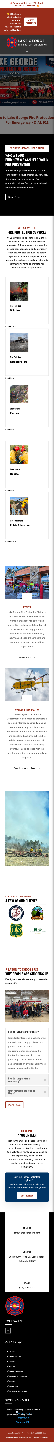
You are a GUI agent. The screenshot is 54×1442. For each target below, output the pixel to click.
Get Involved (27, 1195)
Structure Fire (15, 1356)
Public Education (16, 1371)
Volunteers (13, 1386)
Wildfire (12, 1352)
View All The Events (27, 657)
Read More (14, 197)
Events (12, 1381)
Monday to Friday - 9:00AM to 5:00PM (24, 1409)
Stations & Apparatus (18, 1376)
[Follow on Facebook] (8, 1330)
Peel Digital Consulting (39, 1437)
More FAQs (14, 1104)
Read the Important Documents (27, 768)
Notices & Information (18, 1391)
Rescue (12, 1362)
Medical (12, 1366)
